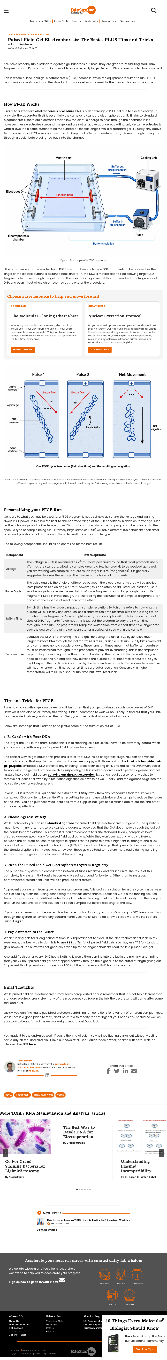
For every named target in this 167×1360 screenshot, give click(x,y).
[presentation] (25, 1136)
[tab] (77, 1189)
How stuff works (43, 1094)
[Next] (161, 1153)
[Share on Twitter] (116, 1072)
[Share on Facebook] (108, 1072)
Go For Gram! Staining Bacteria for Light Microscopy (25, 1165)
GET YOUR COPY (100, 349)
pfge (60, 1094)
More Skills (61, 21)
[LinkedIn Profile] (47, 1076)
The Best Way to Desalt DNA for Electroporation (79, 1131)
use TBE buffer (71, 942)
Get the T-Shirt (17, 1334)
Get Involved (128, 21)
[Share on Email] (133, 1072)
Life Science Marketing (96, 1321)
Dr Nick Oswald (76, 1142)
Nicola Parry (16, 1177)
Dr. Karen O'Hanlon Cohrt (140, 1177)
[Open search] (153, 11)
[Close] (163, 1319)
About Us (14, 1321)
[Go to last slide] (5, 1153)
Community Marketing (96, 1324)
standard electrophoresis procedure (47, 111)
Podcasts (91, 21)
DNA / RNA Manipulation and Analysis (28, 34)
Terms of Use (40, 1350)
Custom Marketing (94, 1328)
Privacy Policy (14, 1350)
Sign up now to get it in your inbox (34, 1282)
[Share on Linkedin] (125, 1072)
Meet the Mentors (19, 1324)
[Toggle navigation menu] (6, 10)
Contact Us (15, 1331)
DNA (8, 1094)
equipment (22, 1094)
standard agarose (60, 823)
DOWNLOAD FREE (22, 349)
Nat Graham (26, 44)
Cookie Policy (27, 1350)
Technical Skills (40, 21)
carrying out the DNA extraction (71, 775)
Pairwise (33, 1070)
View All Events (47, 1230)
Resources (108, 21)
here (32, 1044)
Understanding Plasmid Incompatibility (136, 1165)
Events (76, 21)
